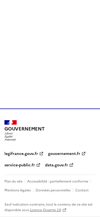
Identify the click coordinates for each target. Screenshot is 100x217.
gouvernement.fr (64, 153)
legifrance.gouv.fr (21, 153)
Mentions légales (17, 190)
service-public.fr (19, 164)
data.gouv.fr (56, 164)
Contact (82, 190)
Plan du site (13, 181)
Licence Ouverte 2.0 (45, 209)
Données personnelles (53, 190)
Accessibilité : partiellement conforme (57, 181)
